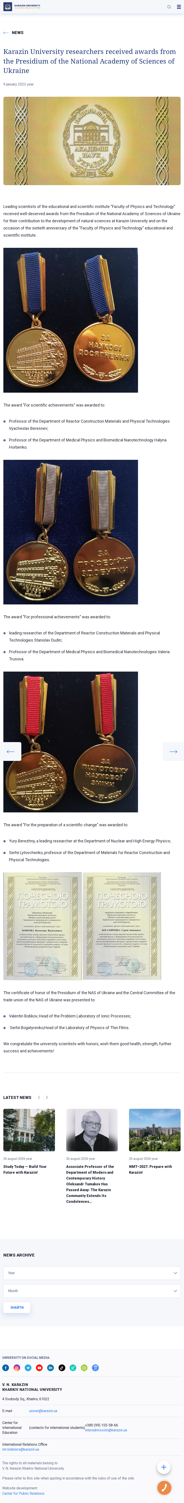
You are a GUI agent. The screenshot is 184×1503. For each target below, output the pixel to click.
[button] (169, 6)
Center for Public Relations (23, 1493)
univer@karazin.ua (43, 1411)
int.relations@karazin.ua (20, 1449)
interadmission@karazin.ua (106, 1430)
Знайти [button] (17, 1307)
